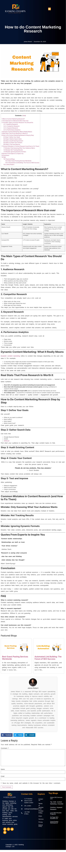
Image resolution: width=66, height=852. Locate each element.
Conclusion (5, 155)
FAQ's (40, 816)
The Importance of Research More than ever (15, 120)
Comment (5, 748)
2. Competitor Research (11, 126)
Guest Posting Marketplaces (54, 822)
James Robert (9, 164)
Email (2, 776)
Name (3, 769)
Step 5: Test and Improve (12, 144)
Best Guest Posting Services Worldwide (18, 161)
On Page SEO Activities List (54, 818)
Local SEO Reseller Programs (55, 813)
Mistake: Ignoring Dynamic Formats (15, 151)
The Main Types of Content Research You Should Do (17, 122)
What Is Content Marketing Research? (13, 119)
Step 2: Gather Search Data (13, 139)
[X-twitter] (8, 829)
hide (24, 115)
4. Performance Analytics (12, 130)
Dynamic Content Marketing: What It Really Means (17, 131)
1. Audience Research (11, 124)
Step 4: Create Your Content (13, 142)
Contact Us (41, 799)
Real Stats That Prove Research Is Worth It (15, 133)
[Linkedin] (4, 829)
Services (41, 819)
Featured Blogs (9, 159)
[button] (49, 9)
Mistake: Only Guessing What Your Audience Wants (19, 148)
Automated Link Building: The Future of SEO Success (22, 162)
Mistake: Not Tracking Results (13, 150)
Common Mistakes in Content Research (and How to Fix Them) (20, 146)
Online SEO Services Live (56, 798)
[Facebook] (4, 832)
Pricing (41, 822)
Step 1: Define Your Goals (12, 137)
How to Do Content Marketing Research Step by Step (18, 135)
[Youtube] (12, 829)
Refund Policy (41, 825)
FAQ (4, 157)
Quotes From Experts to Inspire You (12, 153)
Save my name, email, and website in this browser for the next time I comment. (31, 783)
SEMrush (6, 441)
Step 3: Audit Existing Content (13, 141)
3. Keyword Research (11, 128)
